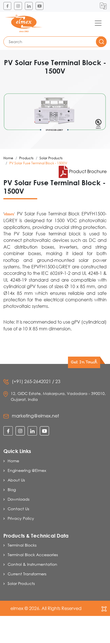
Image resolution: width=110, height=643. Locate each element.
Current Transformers (27, 573)
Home (8, 158)
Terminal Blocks (22, 545)
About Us (16, 480)
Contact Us (18, 508)
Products (26, 158)
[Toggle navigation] (98, 23)
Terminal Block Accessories (33, 554)
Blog (12, 489)
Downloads (18, 499)
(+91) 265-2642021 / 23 (36, 381)
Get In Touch (84, 363)
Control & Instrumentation (32, 564)
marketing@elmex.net (35, 416)
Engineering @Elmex (27, 470)
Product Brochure (87, 171)
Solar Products (51, 158)
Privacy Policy (21, 518)
